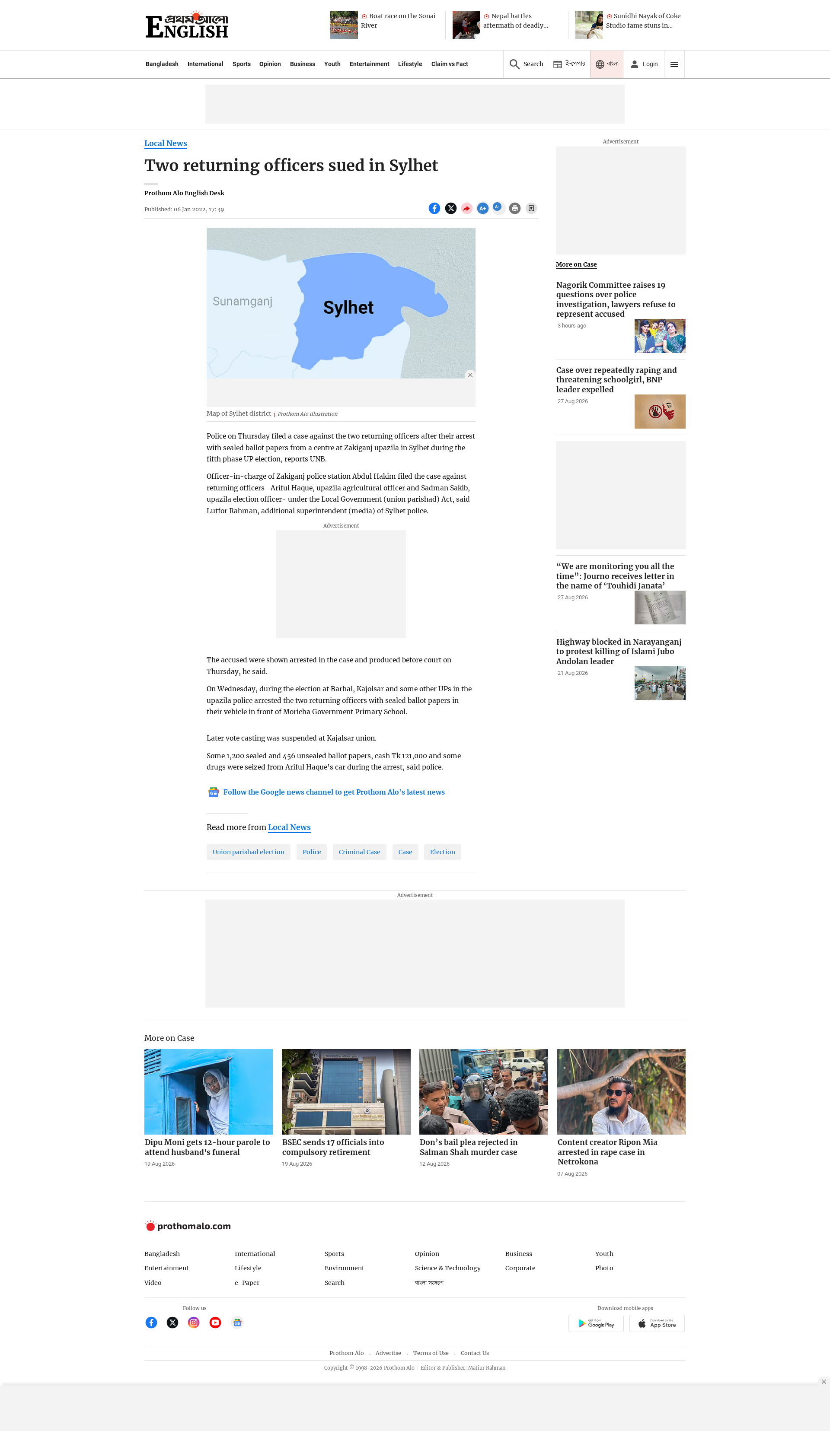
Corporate (520, 1268)
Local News (165, 143)
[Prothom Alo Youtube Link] (219, 1324)
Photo (604, 1268)
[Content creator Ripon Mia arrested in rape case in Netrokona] (621, 1092)
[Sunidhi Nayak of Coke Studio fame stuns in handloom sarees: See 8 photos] (589, 25)
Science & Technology (448, 1268)
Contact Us (475, 1353)
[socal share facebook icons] (436, 213)
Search (335, 1283)
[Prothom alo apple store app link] (657, 1324)
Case (405, 852)
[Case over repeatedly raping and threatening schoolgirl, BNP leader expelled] (660, 411)
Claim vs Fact (449, 63)
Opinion (270, 63)
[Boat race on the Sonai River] (344, 25)
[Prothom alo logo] (187, 1229)
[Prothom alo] (186, 25)
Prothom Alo (346, 1353)
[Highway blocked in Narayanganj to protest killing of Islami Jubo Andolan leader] (660, 683)
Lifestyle (410, 63)
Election (442, 852)
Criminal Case (359, 852)
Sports (242, 63)
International (205, 63)
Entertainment (369, 63)
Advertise (388, 1353)
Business (302, 63)
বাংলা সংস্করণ (429, 1283)
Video (153, 1283)
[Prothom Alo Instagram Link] (197, 1324)
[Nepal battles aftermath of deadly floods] (466, 25)
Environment (344, 1268)
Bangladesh (162, 63)
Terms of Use (431, 1353)
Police (312, 852)
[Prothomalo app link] (596, 1324)
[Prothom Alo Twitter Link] (176, 1324)
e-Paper (247, 1283)
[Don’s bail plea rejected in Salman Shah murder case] (483, 1092)
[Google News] (237, 1323)
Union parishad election (248, 852)
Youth (332, 63)
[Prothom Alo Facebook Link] (155, 1324)
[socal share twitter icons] (452, 213)
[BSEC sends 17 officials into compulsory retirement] (346, 1092)
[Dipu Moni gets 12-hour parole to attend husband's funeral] (208, 1092)
